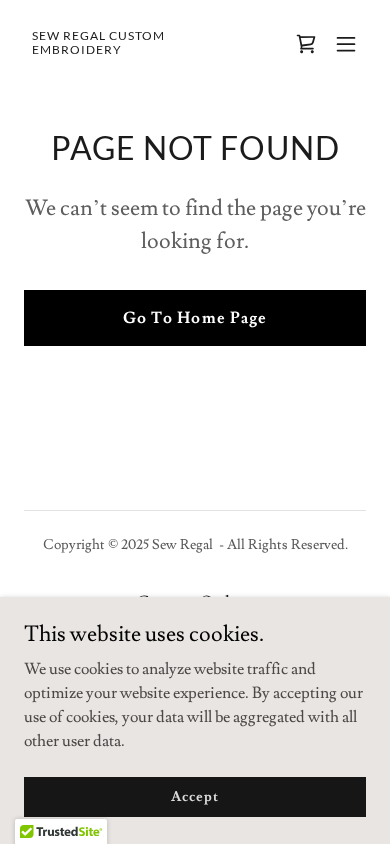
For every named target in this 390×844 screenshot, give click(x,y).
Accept (194, 796)
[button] (346, 44)
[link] (143, 49)
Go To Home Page (194, 318)
